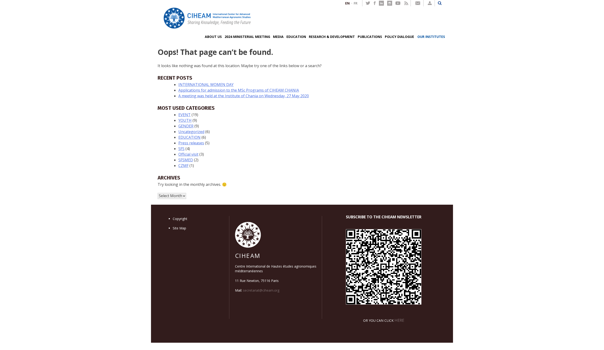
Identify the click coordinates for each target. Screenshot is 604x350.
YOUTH (185, 120)
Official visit (188, 154)
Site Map (179, 228)
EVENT (184, 114)
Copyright (180, 218)
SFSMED (185, 160)
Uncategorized (191, 131)
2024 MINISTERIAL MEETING (247, 36)
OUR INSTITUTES (431, 36)
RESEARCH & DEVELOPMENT (332, 36)
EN (347, 3)
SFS (181, 148)
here (399, 320)
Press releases (191, 143)
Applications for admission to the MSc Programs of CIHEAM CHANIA (238, 90)
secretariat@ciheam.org (261, 290)
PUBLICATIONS (370, 36)
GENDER (185, 126)
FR (355, 3)
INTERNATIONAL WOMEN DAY (206, 84)
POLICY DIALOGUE (399, 36)
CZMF (183, 165)
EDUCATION (296, 36)
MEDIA (278, 36)
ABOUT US (213, 36)
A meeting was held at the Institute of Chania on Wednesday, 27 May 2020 (243, 95)
